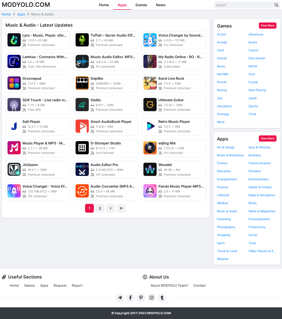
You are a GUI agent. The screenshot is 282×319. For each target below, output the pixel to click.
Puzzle (253, 82)
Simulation (224, 106)
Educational (257, 58)
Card (220, 50)
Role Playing (257, 90)
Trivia (252, 114)
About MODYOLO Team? (169, 285)
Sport (221, 243)
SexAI (253, 98)
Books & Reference (230, 155)
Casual (222, 58)
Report (77, 285)
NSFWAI (222, 74)
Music (221, 66)
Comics (222, 163)
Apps (122, 5)
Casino (253, 50)
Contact (199, 285)
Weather (223, 259)
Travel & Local (227, 251)
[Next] (110, 208)
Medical (222, 203)
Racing (222, 90)
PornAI (221, 82)
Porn (252, 74)
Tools (252, 243)
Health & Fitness (260, 187)
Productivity (257, 227)
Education (224, 171)
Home (104, 5)
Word (220, 122)
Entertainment (259, 179)
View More (268, 25)
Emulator (255, 171)
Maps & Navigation (262, 195)
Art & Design (226, 147)
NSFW (253, 66)
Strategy (223, 114)
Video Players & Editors (262, 251)
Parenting (224, 219)
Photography (226, 227)
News (160, 5)
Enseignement (227, 179)
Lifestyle (223, 195)
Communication (260, 163)
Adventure (256, 34)
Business (255, 155)
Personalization (259, 219)
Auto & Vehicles (260, 147)
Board (253, 42)
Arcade (222, 42)
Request (60, 285)
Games (141, 5)
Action (221, 34)
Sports (253, 106)
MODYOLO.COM (26, 4)
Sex (219, 98)
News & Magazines (262, 211)
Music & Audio (227, 211)
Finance (222, 187)
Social (253, 235)
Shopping (223, 235)
